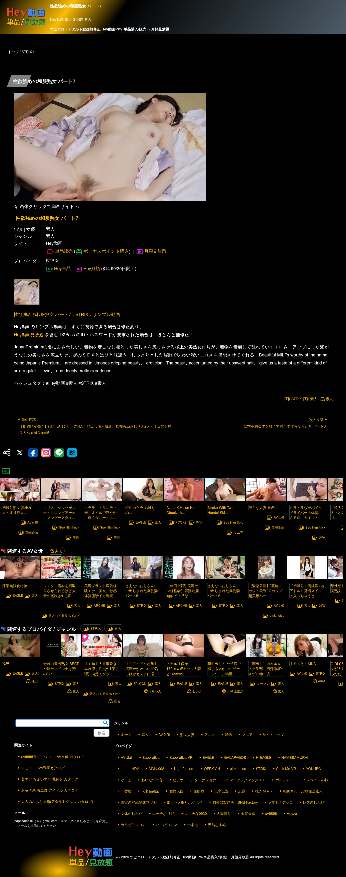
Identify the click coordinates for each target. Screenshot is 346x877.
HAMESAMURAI (294, 757)
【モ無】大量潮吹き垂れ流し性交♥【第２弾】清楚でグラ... (101, 668)
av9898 (271, 813)
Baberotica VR (181, 757)
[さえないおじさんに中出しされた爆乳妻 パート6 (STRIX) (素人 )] (225, 577)
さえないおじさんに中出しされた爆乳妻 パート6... (223, 590)
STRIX (296, 398)
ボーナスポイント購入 (106, 251)
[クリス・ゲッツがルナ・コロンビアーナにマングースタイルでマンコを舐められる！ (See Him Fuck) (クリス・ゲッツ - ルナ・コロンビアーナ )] (61, 499)
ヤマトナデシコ (280, 802)
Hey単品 (62, 268)
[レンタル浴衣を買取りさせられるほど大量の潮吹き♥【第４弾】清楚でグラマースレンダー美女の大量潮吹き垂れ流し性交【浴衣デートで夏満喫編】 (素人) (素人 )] (61, 577)
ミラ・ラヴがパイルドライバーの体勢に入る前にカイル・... (306, 512)
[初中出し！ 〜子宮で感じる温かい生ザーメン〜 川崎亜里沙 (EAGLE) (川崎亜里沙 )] (225, 655)
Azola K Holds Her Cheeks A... (181, 510)
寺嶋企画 (31, 532)
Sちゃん (155, 691)
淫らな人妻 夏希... (263, 507)
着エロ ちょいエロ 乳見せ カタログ (49, 778)
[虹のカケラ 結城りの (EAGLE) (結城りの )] (143, 499)
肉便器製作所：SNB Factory (235, 802)
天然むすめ (217, 824)
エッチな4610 (163, 813)
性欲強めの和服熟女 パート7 (47, 218)
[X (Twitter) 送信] (20, 452)
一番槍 (126, 790)
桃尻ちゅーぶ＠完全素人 (303, 790)
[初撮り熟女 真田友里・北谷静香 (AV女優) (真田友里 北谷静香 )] (20, 499)
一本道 (192, 824)
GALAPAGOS (235, 757)
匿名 (117, 701)
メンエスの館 (317, 779)
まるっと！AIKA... (304, 663)
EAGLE (141, 522)
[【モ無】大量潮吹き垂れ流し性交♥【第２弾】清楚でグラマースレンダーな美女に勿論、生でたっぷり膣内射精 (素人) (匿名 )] (102, 655)
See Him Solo (233, 522)
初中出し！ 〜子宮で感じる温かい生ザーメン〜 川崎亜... (224, 668)
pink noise (277, 615)
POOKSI (181, 522)
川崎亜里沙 (235, 691)
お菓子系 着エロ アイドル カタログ (49, 790)
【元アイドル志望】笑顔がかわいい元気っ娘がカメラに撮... (141, 668)
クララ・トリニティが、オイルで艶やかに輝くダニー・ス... (100, 512)
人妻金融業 (150, 790)
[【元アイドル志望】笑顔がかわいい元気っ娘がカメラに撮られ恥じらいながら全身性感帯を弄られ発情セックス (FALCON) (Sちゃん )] (143, 655)
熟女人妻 (187, 734)
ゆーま (126, 779)
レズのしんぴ (313, 802)
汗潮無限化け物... (16, 585)
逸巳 (35, 681)
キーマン (263, 683)
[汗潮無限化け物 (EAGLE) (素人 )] (20, 577)
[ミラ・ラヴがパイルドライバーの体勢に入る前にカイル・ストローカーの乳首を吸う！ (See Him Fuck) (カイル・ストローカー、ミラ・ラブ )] (307, 499)
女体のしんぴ (131, 813)
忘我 (241, 790)
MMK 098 (156, 768)
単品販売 (64, 251)
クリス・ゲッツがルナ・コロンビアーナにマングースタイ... (59, 512)
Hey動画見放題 (29, 334)
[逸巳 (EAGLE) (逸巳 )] (20, 655)
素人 (313, 398)
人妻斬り (224, 813)
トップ (13, 51)
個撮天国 (176, 790)
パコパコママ (166, 824)
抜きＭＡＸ (264, 790)
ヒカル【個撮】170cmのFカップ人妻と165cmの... (183, 668)
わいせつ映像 (152, 779)
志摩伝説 (221, 790)
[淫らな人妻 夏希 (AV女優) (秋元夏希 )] (266, 499)
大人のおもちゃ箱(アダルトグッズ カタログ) (57, 801)
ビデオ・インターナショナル (196, 779)
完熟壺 (198, 790)
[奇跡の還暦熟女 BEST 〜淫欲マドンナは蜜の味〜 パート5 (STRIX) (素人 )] (61, 655)
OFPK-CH (212, 768)
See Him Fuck (69, 527)
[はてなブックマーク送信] (72, 452)
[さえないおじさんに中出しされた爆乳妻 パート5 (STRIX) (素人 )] (143, 577)
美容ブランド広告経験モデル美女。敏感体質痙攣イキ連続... (100, 590)
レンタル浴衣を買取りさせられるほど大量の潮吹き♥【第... (59, 590)
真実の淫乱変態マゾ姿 (139, 802)
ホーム (126, 734)
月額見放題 (155, 251)
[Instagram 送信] (46, 452)
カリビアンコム (133, 824)
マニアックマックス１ (247, 779)
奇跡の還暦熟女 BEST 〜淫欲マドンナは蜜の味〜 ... (61, 668)
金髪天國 (248, 813)
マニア (238, 532)
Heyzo (292, 813)
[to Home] (26, 25)
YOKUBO (313, 768)
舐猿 (322, 605)
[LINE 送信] (59, 452)
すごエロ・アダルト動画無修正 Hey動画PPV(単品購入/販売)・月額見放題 (109, 29)
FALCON (140, 683)
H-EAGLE (264, 757)
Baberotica (151, 757)
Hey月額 (91, 268)
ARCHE (99, 605)
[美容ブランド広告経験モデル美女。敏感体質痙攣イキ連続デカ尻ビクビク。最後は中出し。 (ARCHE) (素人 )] (102, 577)
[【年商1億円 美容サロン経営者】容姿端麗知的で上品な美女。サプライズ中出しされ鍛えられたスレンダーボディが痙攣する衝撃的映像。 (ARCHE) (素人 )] (184, 577)
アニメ (209, 734)
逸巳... (7, 663)
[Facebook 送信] (33, 452)
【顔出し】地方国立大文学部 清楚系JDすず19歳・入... (265, 668)
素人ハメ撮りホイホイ (64, 615)
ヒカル (197, 691)
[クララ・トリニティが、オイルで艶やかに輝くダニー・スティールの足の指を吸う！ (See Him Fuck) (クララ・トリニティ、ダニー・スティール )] (102, 499)
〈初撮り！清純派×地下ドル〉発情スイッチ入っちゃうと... (307, 590)
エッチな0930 (195, 813)
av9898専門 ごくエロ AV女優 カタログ (52, 756)
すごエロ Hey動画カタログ (43, 767)
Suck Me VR (286, 768)
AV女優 (32, 522)
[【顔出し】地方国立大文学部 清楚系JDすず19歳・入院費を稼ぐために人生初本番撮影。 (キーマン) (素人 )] (266, 655)
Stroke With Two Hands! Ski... (220, 510)
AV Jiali (127, 757)
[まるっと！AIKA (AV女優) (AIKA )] (307, 655)
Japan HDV (130, 768)
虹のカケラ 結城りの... (140, 510)
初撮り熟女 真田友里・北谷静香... (17, 510)
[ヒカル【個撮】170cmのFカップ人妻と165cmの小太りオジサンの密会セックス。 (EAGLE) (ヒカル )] (184, 655)
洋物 (76, 537)
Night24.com (184, 768)
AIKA (321, 681)
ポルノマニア (286, 779)
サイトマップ (273, 734)
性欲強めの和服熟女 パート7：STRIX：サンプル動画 (67, 314)
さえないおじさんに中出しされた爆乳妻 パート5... (141, 590)
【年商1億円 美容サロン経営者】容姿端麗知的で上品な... (184, 590)
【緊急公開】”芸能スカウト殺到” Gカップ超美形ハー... (265, 590)
